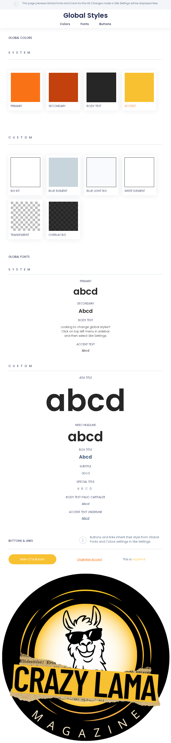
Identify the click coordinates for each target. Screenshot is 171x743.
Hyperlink (139, 559)
